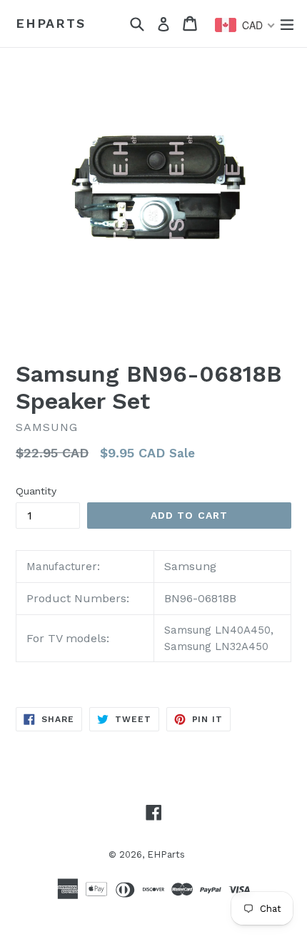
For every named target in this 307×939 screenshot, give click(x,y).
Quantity (36, 491)
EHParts (51, 23)
